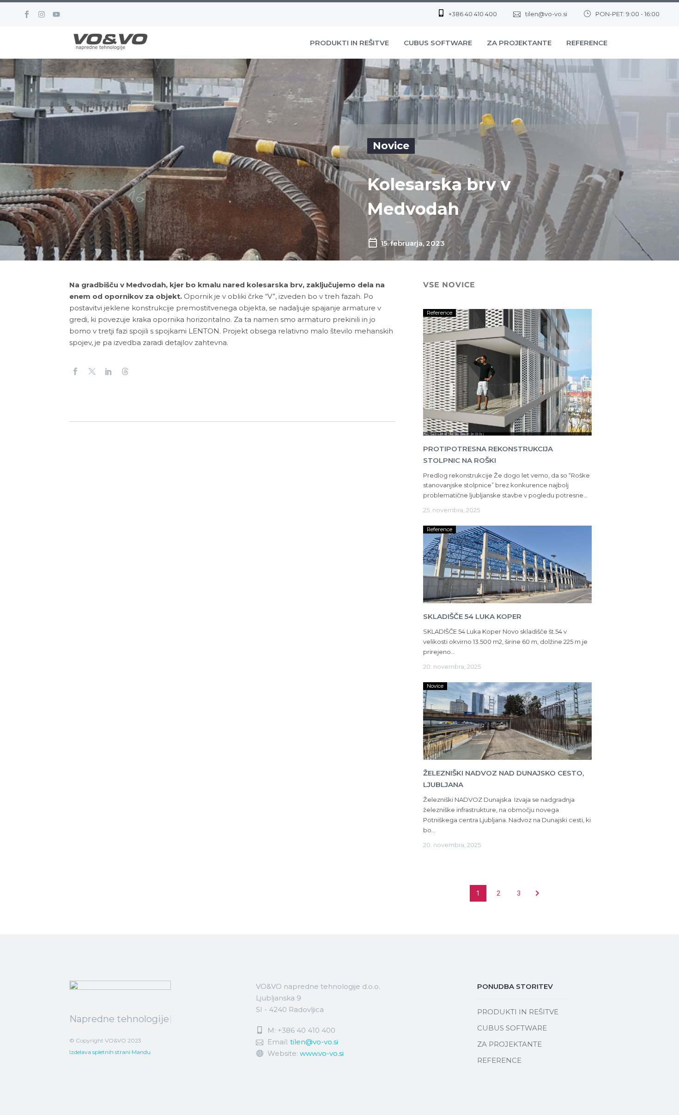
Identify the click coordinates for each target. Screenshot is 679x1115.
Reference (439, 312)
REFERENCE (586, 42)
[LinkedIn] (108, 371)
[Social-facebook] (26, 14)
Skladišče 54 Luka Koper (472, 616)
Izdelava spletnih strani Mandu (110, 1051)
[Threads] (125, 371)
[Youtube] (56, 14)
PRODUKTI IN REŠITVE (349, 42)
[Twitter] (92, 371)
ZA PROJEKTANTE (519, 42)
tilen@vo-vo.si (314, 1041)
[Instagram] (41, 14)
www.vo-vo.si (322, 1053)
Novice (391, 145)
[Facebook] (75, 371)
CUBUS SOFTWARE (438, 42)
